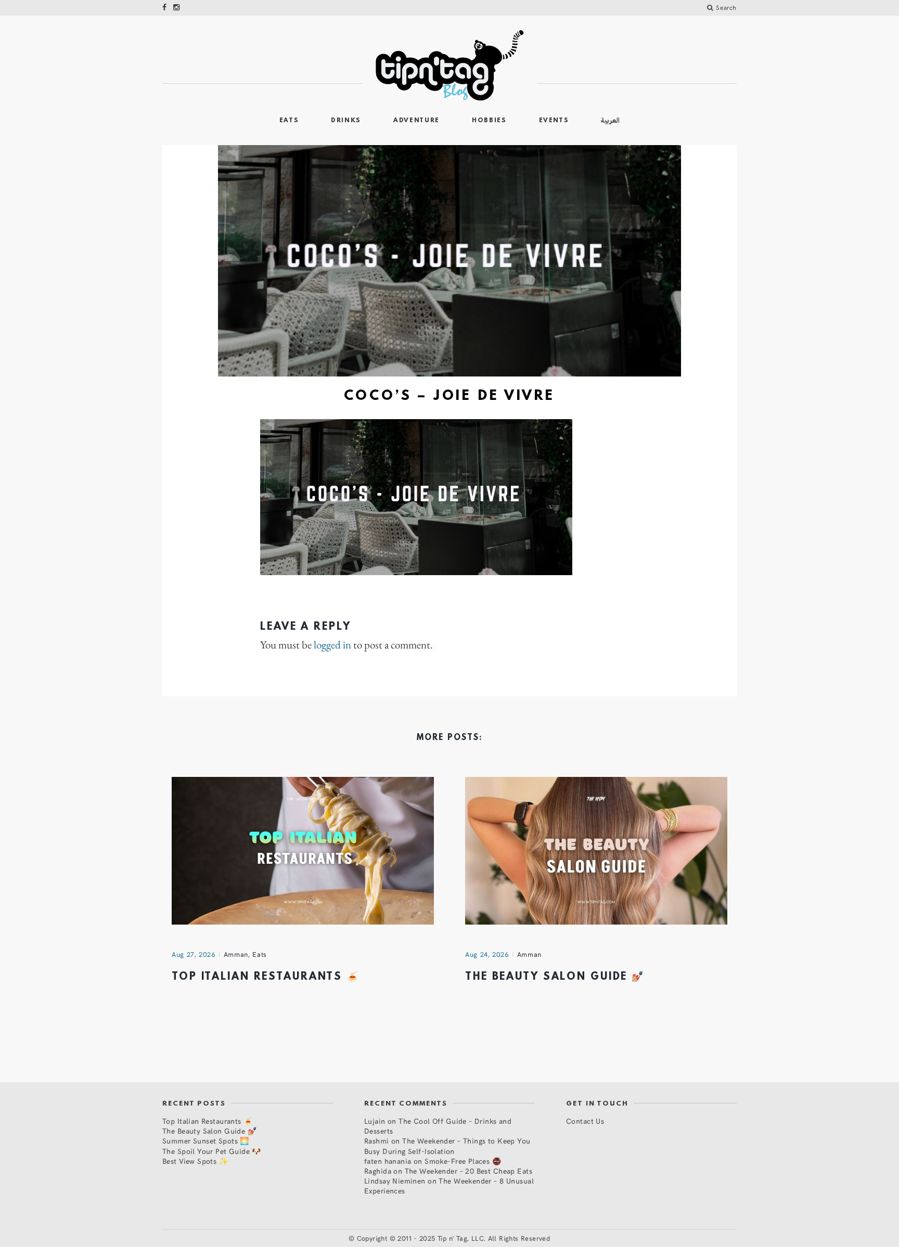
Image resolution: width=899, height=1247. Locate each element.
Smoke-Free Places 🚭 (463, 1161)
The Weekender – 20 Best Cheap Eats (468, 1171)
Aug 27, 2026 (193, 954)
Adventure (416, 120)
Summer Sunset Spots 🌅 (205, 1141)
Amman (236, 954)
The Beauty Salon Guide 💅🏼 (555, 977)
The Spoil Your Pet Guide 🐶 (211, 1151)
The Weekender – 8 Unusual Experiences (449, 1186)
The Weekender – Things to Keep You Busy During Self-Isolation (447, 1145)
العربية (610, 120)
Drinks (346, 120)
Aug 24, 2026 (487, 954)
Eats (289, 120)
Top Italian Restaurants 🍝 (265, 977)
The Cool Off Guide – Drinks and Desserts (437, 1126)
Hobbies (489, 120)
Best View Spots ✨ (195, 1161)
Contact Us (585, 1121)
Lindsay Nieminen (395, 1181)
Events (554, 120)
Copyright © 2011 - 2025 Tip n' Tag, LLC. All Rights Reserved (453, 1238)
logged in (332, 645)
